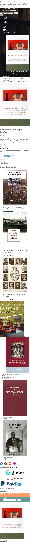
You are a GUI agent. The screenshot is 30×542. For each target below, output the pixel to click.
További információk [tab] (8, 155)
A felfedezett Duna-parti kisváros (13, 71)
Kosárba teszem (4, 148)
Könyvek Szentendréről (14, 78)
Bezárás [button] (17, 5)
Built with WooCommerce (17, 494)
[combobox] (15, 377)
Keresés (16, 13)
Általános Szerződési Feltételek (7, 488)
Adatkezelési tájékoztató (5, 494)
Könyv (7, 78)
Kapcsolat (5, 22)
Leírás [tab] (4, 153)
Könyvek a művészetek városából (8, 8)
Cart (4, 501)
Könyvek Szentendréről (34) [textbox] (14, 377)
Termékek (5, 17)
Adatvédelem (3, 491)
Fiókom (4, 21)
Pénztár (4, 20)
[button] (0, 82)
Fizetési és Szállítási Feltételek (7, 489)
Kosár (4, 18)
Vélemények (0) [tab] (6, 156)
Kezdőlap (2, 78)
